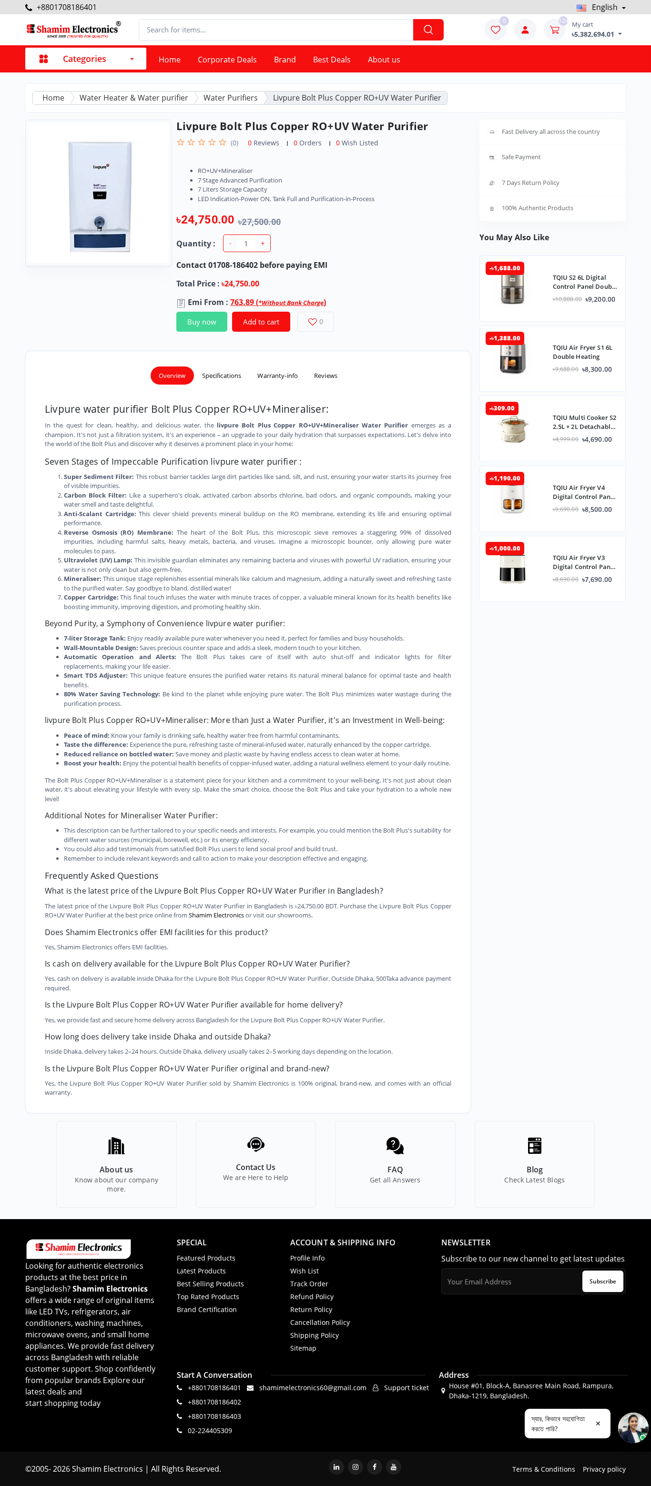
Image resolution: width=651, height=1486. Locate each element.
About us (384, 59)
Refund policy (312, 1296)
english (605, 7)
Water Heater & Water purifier (134, 97)
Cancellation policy (320, 1322)
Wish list (304, 1270)
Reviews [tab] (325, 375)
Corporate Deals (227, 59)
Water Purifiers (230, 97)
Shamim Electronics (216, 915)
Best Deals (332, 59)
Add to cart (261, 321)
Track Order (309, 1283)
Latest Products (201, 1270)
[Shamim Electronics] (73, 29)
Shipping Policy (314, 1335)
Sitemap (303, 1348)
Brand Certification (207, 1309)
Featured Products (206, 1257)
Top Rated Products (208, 1296)
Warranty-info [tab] (277, 375)
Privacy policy (604, 1469)
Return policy (311, 1309)
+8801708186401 (66, 7)
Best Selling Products (210, 1283)
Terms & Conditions (543, 1469)
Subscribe (603, 1281)
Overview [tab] (172, 375)
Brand (285, 59)
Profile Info (307, 1257)
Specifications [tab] (222, 375)
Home (170, 59)
